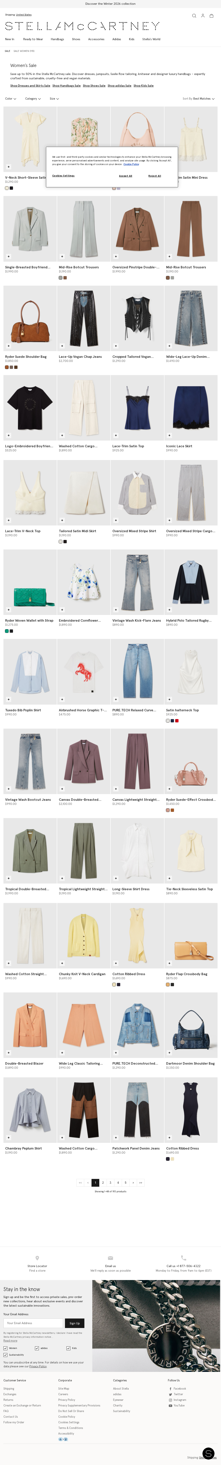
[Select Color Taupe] (11, 367)
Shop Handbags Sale (66, 85)
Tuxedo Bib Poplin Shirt (23, 710)
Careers (63, 1394)
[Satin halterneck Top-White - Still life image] (191, 671)
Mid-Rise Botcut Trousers (79, 267)
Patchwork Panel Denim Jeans (136, 1148)
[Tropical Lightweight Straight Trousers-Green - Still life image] (83, 851)
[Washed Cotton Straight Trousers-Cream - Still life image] (30, 935)
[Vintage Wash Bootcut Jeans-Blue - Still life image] (30, 761)
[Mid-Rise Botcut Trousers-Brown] (191, 228)
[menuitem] (12, 39)
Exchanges (9, 1394)
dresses (90, 74)
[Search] (194, 15)
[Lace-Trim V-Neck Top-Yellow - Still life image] (30, 492)
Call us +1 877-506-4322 (183, 1266)
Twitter (178, 1394)
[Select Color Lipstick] (177, 721)
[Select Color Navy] (172, 721)
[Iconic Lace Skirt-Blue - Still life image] (191, 408)
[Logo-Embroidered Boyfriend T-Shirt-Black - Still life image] (30, 408)
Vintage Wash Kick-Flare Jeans (136, 620)
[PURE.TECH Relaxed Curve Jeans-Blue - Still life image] (137, 671)
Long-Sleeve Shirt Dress (131, 889)
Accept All (125, 176)
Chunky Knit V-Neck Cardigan (82, 974)
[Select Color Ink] (118, 984)
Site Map (63, 1388)
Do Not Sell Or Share (71, 1411)
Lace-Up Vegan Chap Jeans (80, 356)
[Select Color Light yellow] (114, 984)
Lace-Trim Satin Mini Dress (187, 177)
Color (8, 98)
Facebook (180, 1388)
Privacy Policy (38, 1366)
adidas (44, 1348)
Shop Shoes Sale (94, 85)
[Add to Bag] (8, 167)
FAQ (6, 1411)
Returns (8, 1400)
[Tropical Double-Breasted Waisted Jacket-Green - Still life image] (30, 851)
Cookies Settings (68, 1422)
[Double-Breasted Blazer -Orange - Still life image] (30, 1025)
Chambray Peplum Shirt (23, 1148)
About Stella (121, 1388)
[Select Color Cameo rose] (168, 810)
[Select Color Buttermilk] (7, 188)
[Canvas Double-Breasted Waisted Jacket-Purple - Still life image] (83, 761)
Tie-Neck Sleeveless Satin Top (189, 889)
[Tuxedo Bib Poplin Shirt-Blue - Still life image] (30, 671)
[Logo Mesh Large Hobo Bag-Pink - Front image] (137, 139)
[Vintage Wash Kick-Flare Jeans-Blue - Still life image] (137, 582)
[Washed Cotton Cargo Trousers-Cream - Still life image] (83, 408)
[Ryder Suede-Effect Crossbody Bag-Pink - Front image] (191, 761)
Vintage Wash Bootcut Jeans (28, 799)
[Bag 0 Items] (211, 15)
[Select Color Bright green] (7, 631)
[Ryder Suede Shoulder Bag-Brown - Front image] (30, 318)
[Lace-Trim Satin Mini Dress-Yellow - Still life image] (191, 139)
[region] (112, 167)
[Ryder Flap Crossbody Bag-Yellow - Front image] (191, 935)
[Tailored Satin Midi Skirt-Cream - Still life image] (83, 492)
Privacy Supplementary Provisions (79, 1405)
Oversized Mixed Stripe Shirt (134, 531)
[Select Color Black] (11, 188)
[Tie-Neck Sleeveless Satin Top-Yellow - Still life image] (191, 851)
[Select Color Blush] (114, 188)
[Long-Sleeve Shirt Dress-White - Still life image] (137, 851)
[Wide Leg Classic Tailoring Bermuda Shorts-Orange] (83, 1025)
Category (31, 98)
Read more (10, 1340)
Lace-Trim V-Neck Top (22, 531)
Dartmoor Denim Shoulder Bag (190, 1063)
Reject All (154, 176)
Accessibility (66, 1433)
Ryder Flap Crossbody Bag (186, 974)
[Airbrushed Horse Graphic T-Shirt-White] (83, 671)
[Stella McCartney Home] (82, 26)
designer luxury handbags (173, 74)
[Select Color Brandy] (7, 367)
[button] (208, 1453)
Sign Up (75, 1323)
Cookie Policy (66, 1417)
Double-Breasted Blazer (24, 1063)
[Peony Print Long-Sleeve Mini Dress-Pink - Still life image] (83, 139)
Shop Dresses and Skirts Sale (30, 85)
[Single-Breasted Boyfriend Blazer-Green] (30, 228)
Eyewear (118, 1400)
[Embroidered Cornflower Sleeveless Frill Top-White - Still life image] (83, 582)
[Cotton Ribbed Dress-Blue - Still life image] (191, 1110)
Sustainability (16, 1355)
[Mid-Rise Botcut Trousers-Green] (83, 228)
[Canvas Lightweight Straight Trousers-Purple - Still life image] (137, 761)
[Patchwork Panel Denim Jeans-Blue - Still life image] (137, 1110)
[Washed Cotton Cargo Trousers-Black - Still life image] (83, 1110)
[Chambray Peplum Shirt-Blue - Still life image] (30, 1110)
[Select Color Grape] (118, 188)
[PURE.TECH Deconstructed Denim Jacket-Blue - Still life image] (137, 1025)
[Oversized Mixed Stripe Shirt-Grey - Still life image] (137, 492)
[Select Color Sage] (60, 278)
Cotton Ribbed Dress (128, 974)
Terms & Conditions (70, 1428)
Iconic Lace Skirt (179, 446)
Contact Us (10, 1417)
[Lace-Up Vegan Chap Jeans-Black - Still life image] (83, 318)
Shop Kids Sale (144, 85)
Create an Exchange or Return (22, 1405)
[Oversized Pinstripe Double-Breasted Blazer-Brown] (137, 228)
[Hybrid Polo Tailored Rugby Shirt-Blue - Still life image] (191, 582)
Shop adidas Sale (119, 85)
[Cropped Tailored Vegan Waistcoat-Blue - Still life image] (137, 318)
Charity (117, 1405)
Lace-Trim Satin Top (128, 446)
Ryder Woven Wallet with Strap (29, 620)
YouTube (179, 1405)
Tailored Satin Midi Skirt (77, 531)
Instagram (180, 1400)
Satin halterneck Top (182, 710)
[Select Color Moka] (16, 367)
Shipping (8, 1388)
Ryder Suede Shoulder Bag (26, 356)
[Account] (203, 15)
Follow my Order (13, 1422)
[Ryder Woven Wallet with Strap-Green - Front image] (30, 582)
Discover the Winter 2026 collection (110, 3)
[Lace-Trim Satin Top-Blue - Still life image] (137, 408)
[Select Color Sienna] (65, 278)
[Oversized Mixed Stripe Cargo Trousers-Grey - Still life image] (191, 492)
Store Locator (37, 1266)
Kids (74, 1348)
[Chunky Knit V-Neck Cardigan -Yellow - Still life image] (83, 935)
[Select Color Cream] (60, 541)
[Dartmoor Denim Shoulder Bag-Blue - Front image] (191, 1025)
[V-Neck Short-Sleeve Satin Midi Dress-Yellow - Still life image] (30, 139)
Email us (110, 1266)
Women (13, 1348)
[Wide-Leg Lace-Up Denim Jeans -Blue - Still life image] (191, 318)
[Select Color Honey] (168, 984)
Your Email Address (15, 1314)
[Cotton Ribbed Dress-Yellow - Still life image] (137, 935)
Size (52, 98)
